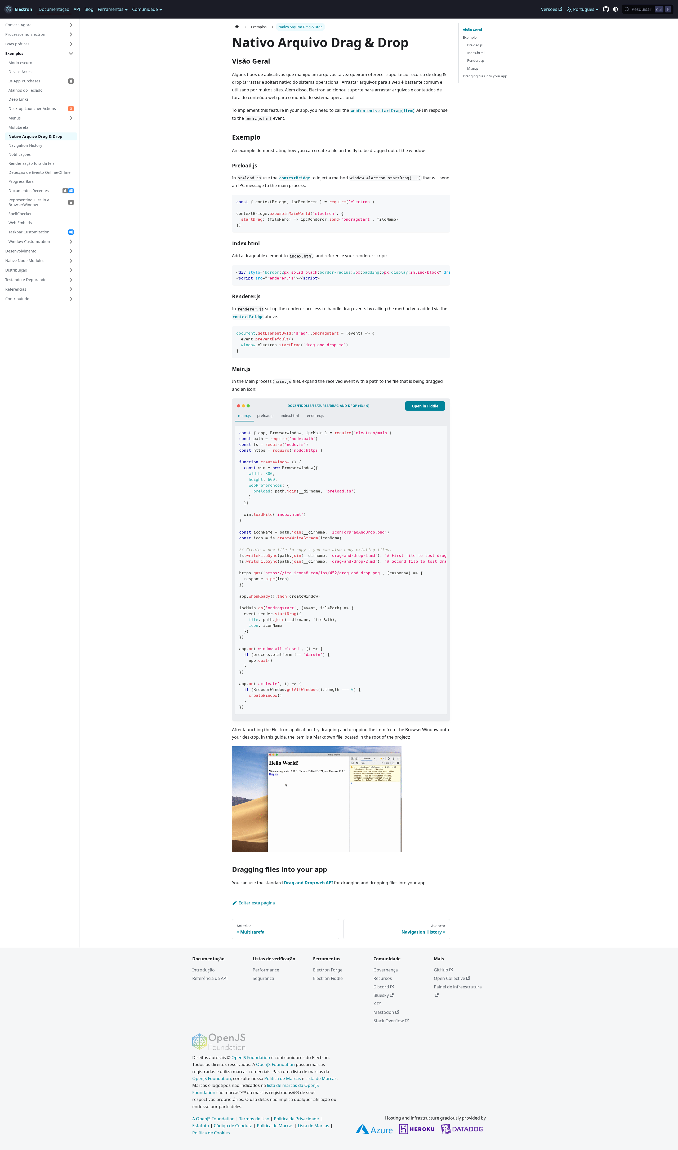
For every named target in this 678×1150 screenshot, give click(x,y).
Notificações (19, 154)
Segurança (263, 978)
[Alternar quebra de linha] (433, 271)
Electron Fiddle (328, 978)
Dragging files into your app (485, 76)
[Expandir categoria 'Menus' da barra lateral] (71, 118)
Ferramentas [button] (110, 9)
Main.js (472, 68)
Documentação (54, 9)
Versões (549, 9)
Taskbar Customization (29, 231)
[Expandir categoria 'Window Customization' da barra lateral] (71, 241)
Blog (88, 9)
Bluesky (381, 995)
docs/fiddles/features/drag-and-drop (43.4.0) (328, 405)
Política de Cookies (211, 1133)
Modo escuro (20, 62)
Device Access (20, 71)
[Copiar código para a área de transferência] (443, 201)
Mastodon (383, 1012)
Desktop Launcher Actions (32, 108)
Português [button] (583, 9)
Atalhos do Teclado (25, 90)
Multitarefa (18, 127)
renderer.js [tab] (314, 415)
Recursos (382, 978)
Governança (385, 970)
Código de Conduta (233, 1126)
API (77, 9)
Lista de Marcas (321, 1078)
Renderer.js (475, 60)
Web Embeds (20, 222)
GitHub (441, 970)
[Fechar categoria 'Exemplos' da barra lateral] (71, 53)
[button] (39, 25)
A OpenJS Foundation (213, 1119)
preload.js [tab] (265, 415)
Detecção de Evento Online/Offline (39, 172)
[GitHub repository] (606, 9)
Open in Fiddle (425, 406)
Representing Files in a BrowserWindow (28, 202)
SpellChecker (20, 213)
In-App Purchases (24, 80)
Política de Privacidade (296, 1119)
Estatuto (200, 1126)
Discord (381, 987)
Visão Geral (472, 29)
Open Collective (449, 978)
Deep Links (18, 99)
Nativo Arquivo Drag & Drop (35, 136)
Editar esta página (257, 903)
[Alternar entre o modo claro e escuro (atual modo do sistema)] (615, 9)
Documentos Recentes (28, 190)
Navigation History (25, 145)
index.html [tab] (290, 415)
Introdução (203, 970)
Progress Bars (21, 181)
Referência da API (210, 978)
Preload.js (475, 45)
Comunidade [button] (145, 9)
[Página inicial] (237, 27)
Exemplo (470, 37)
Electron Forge (327, 970)
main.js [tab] (244, 415)
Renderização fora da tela (31, 163)
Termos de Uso (254, 1119)
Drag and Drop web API (308, 883)
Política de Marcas (282, 1078)
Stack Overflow (388, 1021)
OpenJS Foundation (250, 1057)
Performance (266, 970)
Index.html (475, 52)
